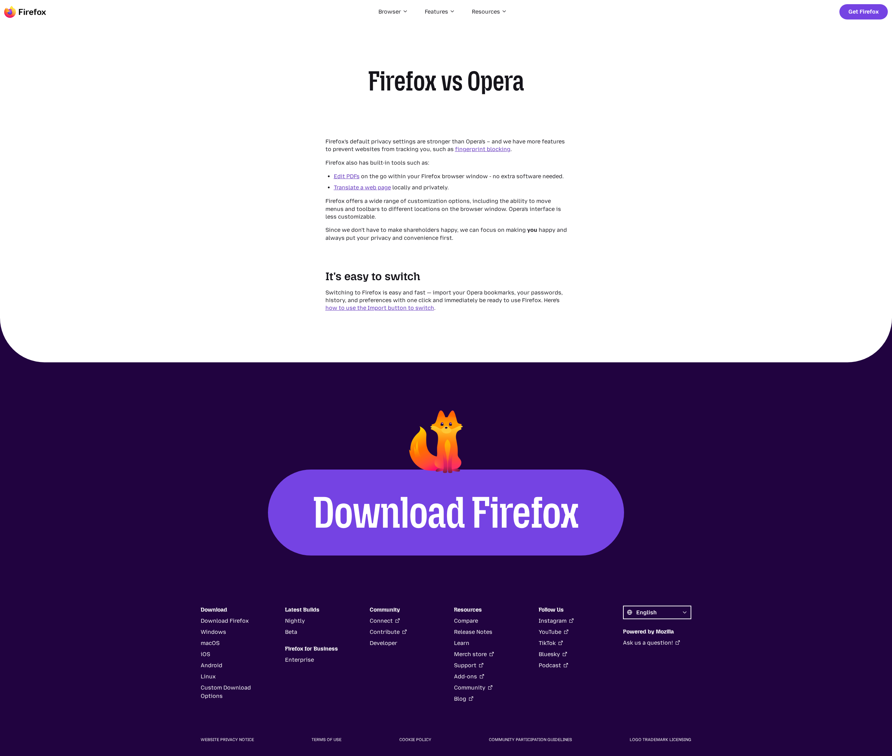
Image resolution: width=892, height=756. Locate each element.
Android (211, 665)
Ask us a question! (648, 642)
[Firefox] (25, 12)
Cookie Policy (415, 739)
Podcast (550, 665)
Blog (460, 698)
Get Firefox (863, 11)
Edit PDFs (347, 176)
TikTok (547, 643)
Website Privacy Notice (227, 739)
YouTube (550, 632)
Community (469, 687)
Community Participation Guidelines (530, 739)
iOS (205, 654)
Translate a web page (362, 187)
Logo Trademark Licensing (660, 739)
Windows (213, 632)
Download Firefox (446, 512)
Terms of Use (326, 739)
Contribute (385, 632)
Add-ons (465, 676)
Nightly (295, 620)
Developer (383, 643)
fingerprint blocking (482, 149)
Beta (291, 632)
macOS (210, 643)
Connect (381, 620)
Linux (208, 676)
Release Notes (473, 632)
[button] (393, 11)
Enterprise (299, 659)
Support (465, 665)
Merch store (470, 654)
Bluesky (549, 654)
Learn (461, 643)
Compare (466, 620)
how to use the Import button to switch (379, 308)
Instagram (553, 620)
